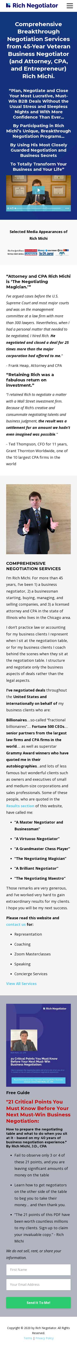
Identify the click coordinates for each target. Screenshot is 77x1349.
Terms (28, 1338)
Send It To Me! (38, 1302)
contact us (16, 924)
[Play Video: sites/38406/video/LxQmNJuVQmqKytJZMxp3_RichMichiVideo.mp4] (38, 190)
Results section (20, 805)
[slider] (38, 208)
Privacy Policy (45, 1338)
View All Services (21, 983)
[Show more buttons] (67, 208)
